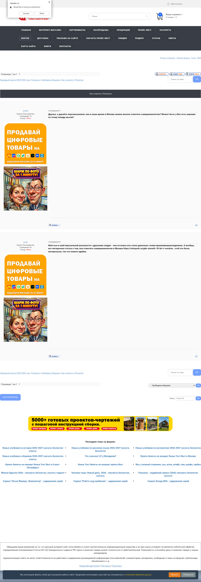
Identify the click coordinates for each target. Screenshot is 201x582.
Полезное (35, 80)
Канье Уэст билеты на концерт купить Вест (100, 464)
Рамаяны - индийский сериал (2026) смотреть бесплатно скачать (168, 474)
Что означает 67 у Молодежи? (100, 456)
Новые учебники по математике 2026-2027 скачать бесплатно (168, 448)
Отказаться (188, 575)
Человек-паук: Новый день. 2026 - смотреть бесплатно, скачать (100, 474)
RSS (198, 58)
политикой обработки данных (138, 575)
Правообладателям (89, 566)
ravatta (25, 111)
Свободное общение (50, 80)
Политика (117, 566)
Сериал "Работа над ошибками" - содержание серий (100, 481)
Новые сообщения (168, 58)
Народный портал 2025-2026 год (14, 80)
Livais (25, 242)
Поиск (193, 58)
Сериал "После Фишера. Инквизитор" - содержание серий (33, 481)
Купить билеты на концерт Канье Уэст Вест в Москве (168, 456)
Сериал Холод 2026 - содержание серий (168, 481)
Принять (174, 575)
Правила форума (183, 58)
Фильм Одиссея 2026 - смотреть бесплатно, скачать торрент (33, 472)
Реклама (105, 566)
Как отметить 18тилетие (72, 80)
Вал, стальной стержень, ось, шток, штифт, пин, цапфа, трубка (168, 464)
